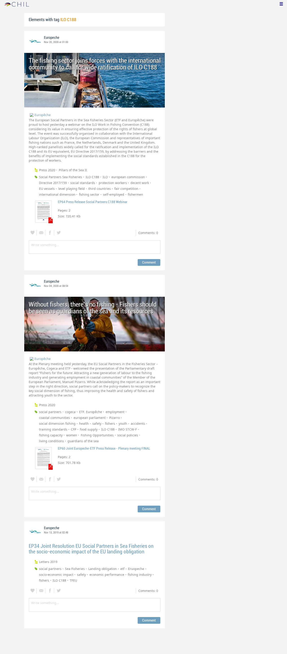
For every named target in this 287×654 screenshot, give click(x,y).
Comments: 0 (148, 233)
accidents (138, 423)
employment (115, 412)
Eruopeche (136, 569)
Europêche (43, 115)
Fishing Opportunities (97, 435)
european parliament (90, 418)
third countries (99, 188)
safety (96, 423)
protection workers (113, 183)
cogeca (70, 412)
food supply (89, 429)
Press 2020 (47, 170)
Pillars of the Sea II (73, 170)
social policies (127, 435)
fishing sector (89, 194)
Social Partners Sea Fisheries (60, 177)
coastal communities (54, 418)
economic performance (106, 574)
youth (123, 423)
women (71, 435)
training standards (53, 429)
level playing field (71, 188)
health (84, 423)
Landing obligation (102, 569)
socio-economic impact (56, 574)
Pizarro (114, 418)
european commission (128, 177)
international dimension (57, 194)
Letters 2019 (48, 562)
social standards (82, 183)
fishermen (135, 194)
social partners (50, 412)
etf (122, 569)
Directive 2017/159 (53, 183)
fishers (110, 423)
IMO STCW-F (127, 429)
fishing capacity (51, 435)
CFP (73, 429)
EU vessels (47, 188)
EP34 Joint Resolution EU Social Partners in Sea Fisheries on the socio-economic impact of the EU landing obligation (91, 548)
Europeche (51, 38)
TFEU (73, 580)
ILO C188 (92, 177)
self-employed (113, 194)
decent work (139, 183)
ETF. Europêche (90, 412)
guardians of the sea (83, 441)
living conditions (51, 441)
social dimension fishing (57, 423)
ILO (105, 177)
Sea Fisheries (75, 569)
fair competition (126, 188)
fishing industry (140, 574)
